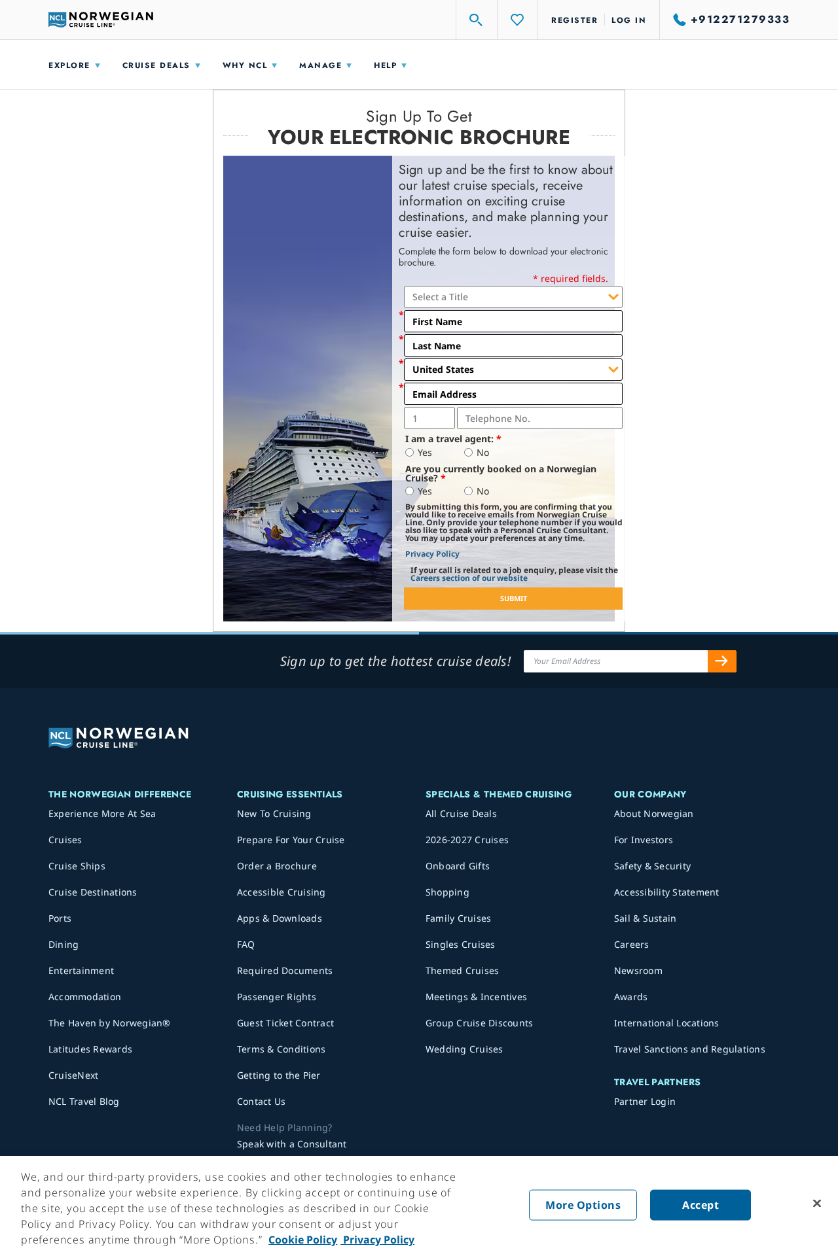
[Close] (817, 1203)
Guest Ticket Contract (285, 1023)
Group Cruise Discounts (480, 1023)
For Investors (643, 839)
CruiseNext (73, 1075)
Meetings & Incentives (476, 996)
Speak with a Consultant (292, 1144)
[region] (419, 1205)
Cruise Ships (76, 866)
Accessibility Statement (667, 892)
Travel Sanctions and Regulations (689, 1049)
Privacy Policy (432, 553)
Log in (628, 20)
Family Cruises (459, 918)
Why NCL (245, 65)
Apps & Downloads (279, 918)
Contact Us (261, 1101)
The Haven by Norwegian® (109, 1023)
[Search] (476, 19)
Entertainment (81, 970)
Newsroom (638, 970)
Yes (425, 452)
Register (574, 20)
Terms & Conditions (281, 1049)
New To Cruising (274, 813)
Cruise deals (156, 65)
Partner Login (645, 1101)
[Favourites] (518, 19)
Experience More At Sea (102, 813)
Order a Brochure (277, 866)
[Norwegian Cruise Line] (100, 19)
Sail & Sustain (645, 918)
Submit (513, 598)
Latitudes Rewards (90, 1049)
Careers (631, 944)
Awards (631, 996)
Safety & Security (652, 866)
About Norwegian (654, 813)
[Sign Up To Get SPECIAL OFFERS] (722, 661)
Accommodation (84, 996)
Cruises (65, 839)
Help (385, 65)
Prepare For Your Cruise (291, 839)
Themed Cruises (463, 970)
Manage (320, 65)
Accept (700, 1205)
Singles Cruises (461, 944)
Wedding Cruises (464, 1049)
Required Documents (285, 970)
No (483, 452)
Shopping (447, 892)
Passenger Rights (276, 996)
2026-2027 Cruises (467, 839)
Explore (69, 65)
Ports (59, 918)
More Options (583, 1205)
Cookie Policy (302, 1239)
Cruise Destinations (92, 892)
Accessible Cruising (281, 892)
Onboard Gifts (458, 866)
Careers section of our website (469, 577)
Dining (63, 944)
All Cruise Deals (461, 813)
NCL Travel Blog (84, 1101)
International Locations (667, 1023)
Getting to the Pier (279, 1075)
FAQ (246, 944)
